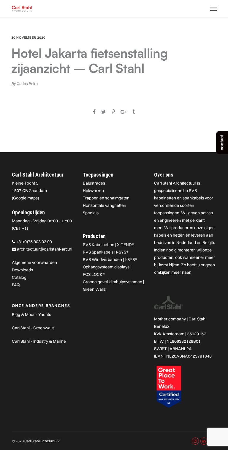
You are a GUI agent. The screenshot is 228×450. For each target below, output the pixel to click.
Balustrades (94, 183)
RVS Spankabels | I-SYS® (106, 252)
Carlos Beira (27, 83)
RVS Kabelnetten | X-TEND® (108, 244)
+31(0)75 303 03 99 (34, 241)
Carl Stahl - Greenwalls (33, 328)
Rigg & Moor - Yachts (31, 314)
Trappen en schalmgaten (106, 198)
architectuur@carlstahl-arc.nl (44, 249)
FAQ (16, 284)
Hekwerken (93, 190)
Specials (91, 212)
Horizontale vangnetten (104, 205)
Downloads (22, 270)
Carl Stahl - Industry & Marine (39, 341)
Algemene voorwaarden (34, 262)
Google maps (25, 198)
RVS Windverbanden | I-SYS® (110, 259)
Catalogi (19, 277)
